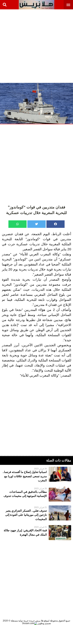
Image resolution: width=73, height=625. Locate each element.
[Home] (36, 4)
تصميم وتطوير (44, 623)
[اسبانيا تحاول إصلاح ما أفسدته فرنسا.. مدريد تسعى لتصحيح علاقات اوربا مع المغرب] (36, 475)
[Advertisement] (36, 45)
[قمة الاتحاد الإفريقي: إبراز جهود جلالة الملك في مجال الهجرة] (36, 532)
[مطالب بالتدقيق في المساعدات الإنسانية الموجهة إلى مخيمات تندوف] (36, 494)
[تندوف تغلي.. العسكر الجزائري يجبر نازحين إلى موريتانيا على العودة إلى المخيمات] (36, 513)
